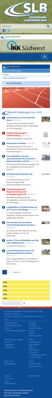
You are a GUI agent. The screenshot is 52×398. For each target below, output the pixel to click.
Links (7, 381)
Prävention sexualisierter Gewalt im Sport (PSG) (37, 354)
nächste (16, 272)
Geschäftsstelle (35, 328)
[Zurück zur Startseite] (26, 11)
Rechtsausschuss (36, 335)
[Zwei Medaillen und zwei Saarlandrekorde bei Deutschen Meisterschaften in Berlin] (46, 157)
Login (6, 319)
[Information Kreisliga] (46, 144)
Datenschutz (29, 316)
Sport (30, 339)
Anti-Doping (34, 349)
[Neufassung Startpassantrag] (46, 174)
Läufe (30, 361)
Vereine (32, 333)
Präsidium (33, 325)
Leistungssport (35, 342)
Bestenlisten (10, 347)
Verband (32, 323)
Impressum (17, 316)
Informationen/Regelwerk (14, 78)
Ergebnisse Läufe (36, 366)
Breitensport (34, 344)
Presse (6, 74)
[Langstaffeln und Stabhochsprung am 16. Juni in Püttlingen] (46, 208)
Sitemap (39, 316)
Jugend (32, 347)
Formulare (9, 378)
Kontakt (7, 316)
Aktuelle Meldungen (12, 70)
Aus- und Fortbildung (9, 362)
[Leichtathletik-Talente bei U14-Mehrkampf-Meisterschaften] (46, 252)
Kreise (31, 330)
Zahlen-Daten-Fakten (14, 339)
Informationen (10, 323)
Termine (8, 342)
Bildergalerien (10, 383)
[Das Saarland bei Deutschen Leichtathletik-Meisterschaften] (46, 222)
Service (7, 375)
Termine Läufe (35, 363)
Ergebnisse (9, 344)
